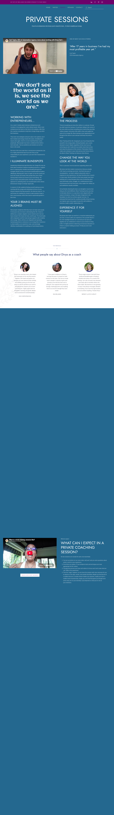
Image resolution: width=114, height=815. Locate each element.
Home (48, 7)
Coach (62, 7)
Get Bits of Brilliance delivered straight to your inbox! (28, 2)
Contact (79, 7)
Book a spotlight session (30, 575)
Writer (55, 7)
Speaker (71, 7)
